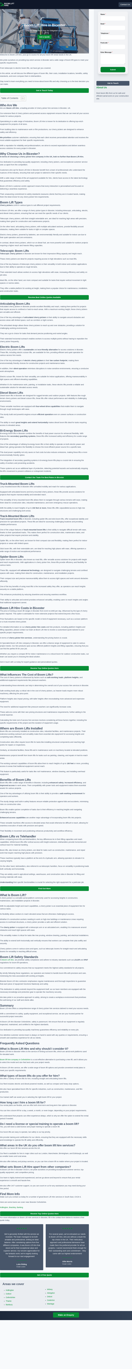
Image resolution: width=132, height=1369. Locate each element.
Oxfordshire (10, 1297)
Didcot (49, 1297)
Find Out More (44, 889)
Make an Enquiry (66, 1315)
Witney (50, 1289)
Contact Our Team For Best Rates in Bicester (44, 477)
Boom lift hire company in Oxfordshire (15, 1060)
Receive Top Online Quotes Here (44, 668)
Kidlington (4, 1207)
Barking (20, 1207)
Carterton (51, 1300)
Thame (8, 1301)
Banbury (9, 1305)
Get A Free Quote (44, 1275)
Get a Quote (44, 37)
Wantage (50, 1304)
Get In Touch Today (44, 90)
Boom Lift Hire (8, 960)
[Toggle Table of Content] (21, 98)
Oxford (8, 1294)
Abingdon (51, 1293)
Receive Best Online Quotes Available (44, 297)
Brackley (12, 1207)
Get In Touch (112, 83)
